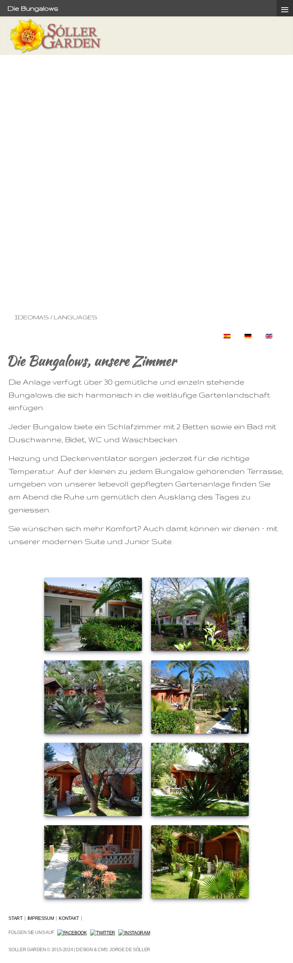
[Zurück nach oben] (277, 946)
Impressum (40, 918)
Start (15, 918)
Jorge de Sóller (129, 949)
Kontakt (69, 918)
